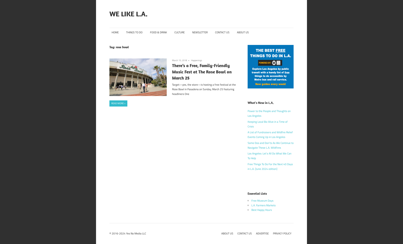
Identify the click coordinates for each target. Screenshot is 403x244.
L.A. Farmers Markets (263, 205)
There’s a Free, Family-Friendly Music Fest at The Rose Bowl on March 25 (202, 72)
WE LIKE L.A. (128, 14)
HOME (115, 32)
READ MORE (117, 103)
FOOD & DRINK (158, 32)
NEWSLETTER (200, 32)
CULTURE (179, 32)
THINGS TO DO (134, 32)
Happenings (196, 60)
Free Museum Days (262, 201)
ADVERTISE (262, 233)
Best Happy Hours (261, 210)
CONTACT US (222, 32)
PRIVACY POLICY (282, 233)
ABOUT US (243, 32)
